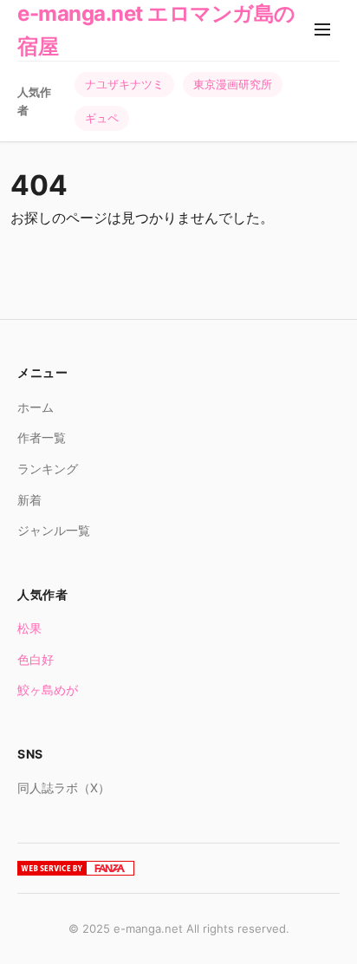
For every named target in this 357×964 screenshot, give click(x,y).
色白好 (35, 659)
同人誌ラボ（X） (63, 787)
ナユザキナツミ (124, 84)
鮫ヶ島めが (47, 689)
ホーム (35, 407)
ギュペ (102, 118)
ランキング (47, 468)
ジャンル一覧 (53, 530)
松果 (29, 628)
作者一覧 (41, 437)
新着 (29, 499)
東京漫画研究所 (232, 84)
